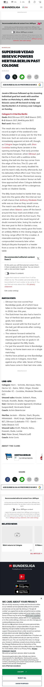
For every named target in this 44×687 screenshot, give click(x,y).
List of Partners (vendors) (11, 666)
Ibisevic (18, 210)
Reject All (22, 678)
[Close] (41, 598)
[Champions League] (34, 1)
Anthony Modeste (28, 200)
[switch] (13, 32)
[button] (41, 7)
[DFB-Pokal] (29, 1)
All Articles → (36, 553)
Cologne (8, 145)
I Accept (20, 672)
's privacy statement (17, 518)
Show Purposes (22, 683)
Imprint (13, 651)
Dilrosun (32, 154)
